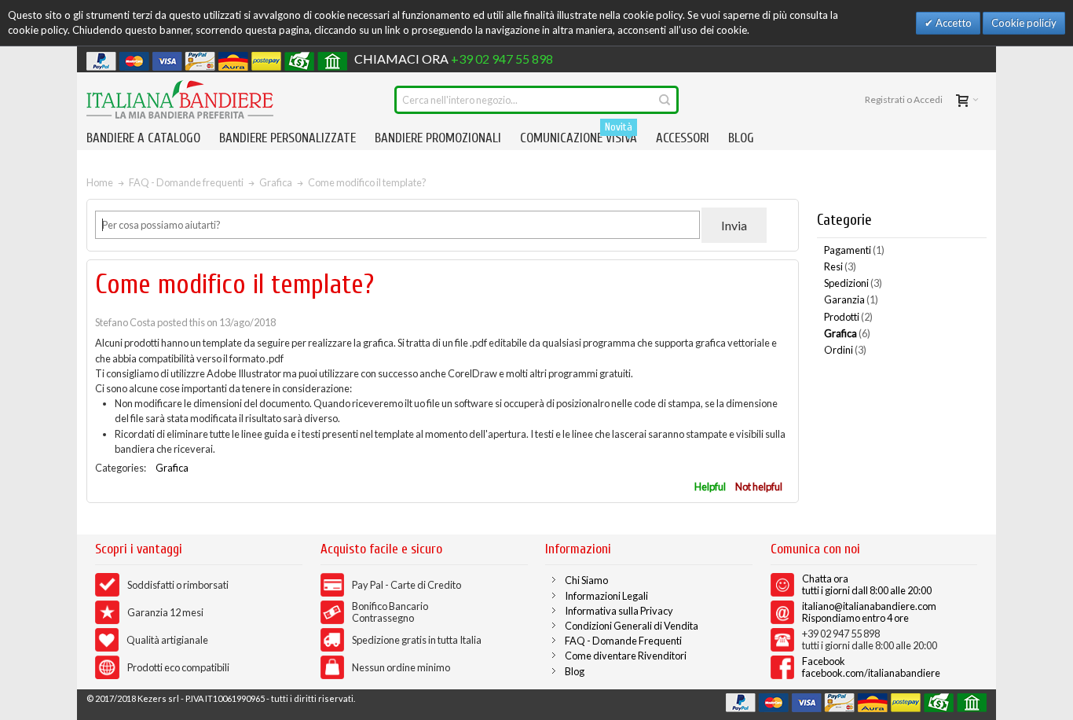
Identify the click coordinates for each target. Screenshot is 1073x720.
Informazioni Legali (606, 596)
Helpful (710, 486)
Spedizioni (853, 283)
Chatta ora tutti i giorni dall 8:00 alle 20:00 (867, 584)
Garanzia (851, 299)
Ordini (845, 349)
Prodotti (848, 316)
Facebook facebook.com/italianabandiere (871, 667)
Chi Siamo (586, 580)
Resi (840, 266)
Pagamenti (854, 250)
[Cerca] (664, 99)
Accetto (952, 23)
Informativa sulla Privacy (619, 610)
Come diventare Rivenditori (626, 655)
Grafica (172, 467)
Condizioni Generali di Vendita (631, 625)
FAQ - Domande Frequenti (623, 640)
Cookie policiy (1024, 23)
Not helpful (758, 486)
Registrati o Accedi (904, 99)
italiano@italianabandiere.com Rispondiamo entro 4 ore (869, 612)
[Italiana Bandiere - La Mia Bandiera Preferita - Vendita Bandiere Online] (179, 99)
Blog (574, 671)
